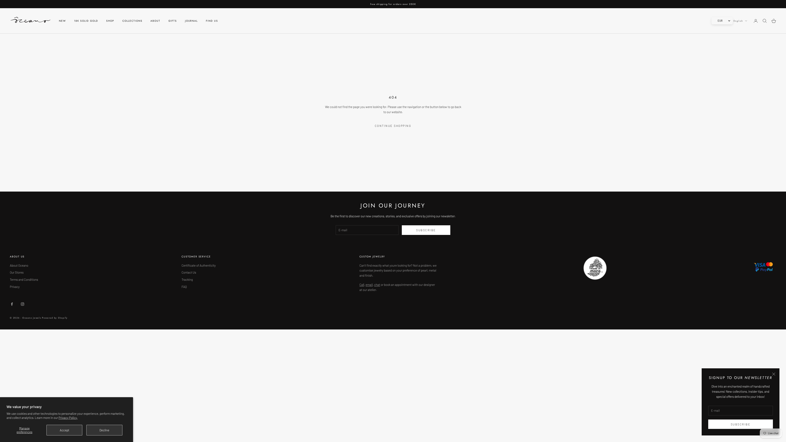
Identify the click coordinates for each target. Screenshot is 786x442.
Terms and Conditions (24, 279)
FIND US (212, 21)
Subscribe (741, 424)
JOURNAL (191, 21)
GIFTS (172, 21)
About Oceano (19, 265)
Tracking (187, 279)
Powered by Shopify (55, 317)
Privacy (15, 287)
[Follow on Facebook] (12, 304)
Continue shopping (393, 125)
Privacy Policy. (68, 417)
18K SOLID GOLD (86, 21)
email (369, 284)
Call (361, 284)
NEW (62, 21)
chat (377, 284)
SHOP (110, 21)
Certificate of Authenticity (199, 265)
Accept (64, 430)
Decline (104, 430)
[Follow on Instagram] (22, 304)
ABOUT (155, 21)
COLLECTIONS (132, 21)
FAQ (184, 287)
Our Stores (17, 272)
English (738, 21)
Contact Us (189, 272)
